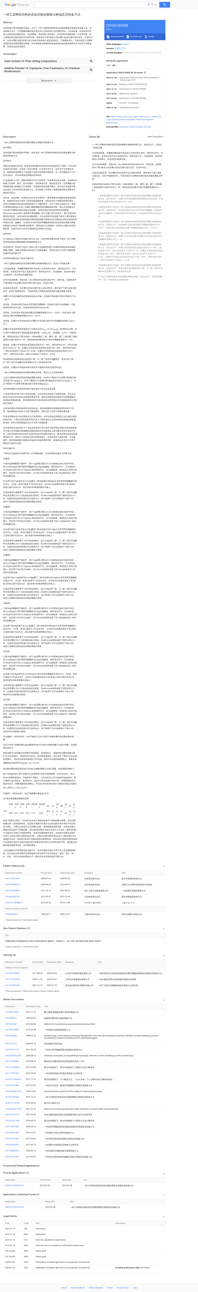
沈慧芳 (118, 48)
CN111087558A (12, 1126)
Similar (151, 36)
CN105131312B (12, 1157)
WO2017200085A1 (13, 1079)
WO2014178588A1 (13, 902)
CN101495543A (12, 878)
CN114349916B (12, 985)
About (64, 1288)
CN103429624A (12, 896)
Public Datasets (96, 1288)
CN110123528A (12, 1061)
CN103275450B (12, 1029)
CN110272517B (12, 1114)
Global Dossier (136, 127)
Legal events (112, 119)
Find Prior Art (136, 36)
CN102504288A (12, 890)
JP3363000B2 (11, 914)
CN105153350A (12, 1097)
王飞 (124, 48)
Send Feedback (78, 1288)
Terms (110, 1288)
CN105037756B (12, 1138)
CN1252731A (11, 1043)
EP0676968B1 (11, 1035)
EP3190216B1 (11, 1024)
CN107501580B (12, 973)
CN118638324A (12, 1150)
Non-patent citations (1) (139, 116)
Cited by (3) (156, 116)
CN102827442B (12, 1012)
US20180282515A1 (13, 1091)
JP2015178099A (12, 1067)
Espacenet (124, 127)
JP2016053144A (12, 1120)
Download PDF (117, 36)
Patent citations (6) (119, 116)
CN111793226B (12, 1073)
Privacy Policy (123, 1288)
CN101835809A (12, 884)
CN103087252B (12, 1132)
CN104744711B (12, 1049)
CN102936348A (12, 1085)
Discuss (147, 127)
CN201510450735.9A (14, 1185)
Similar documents (126, 119)
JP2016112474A (12, 1103)
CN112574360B (12, 979)
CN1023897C (11, 1018)
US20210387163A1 (13, 1109)
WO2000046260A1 (13, 1055)
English (125, 44)
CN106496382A (12, 1144)
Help (135, 1288)
